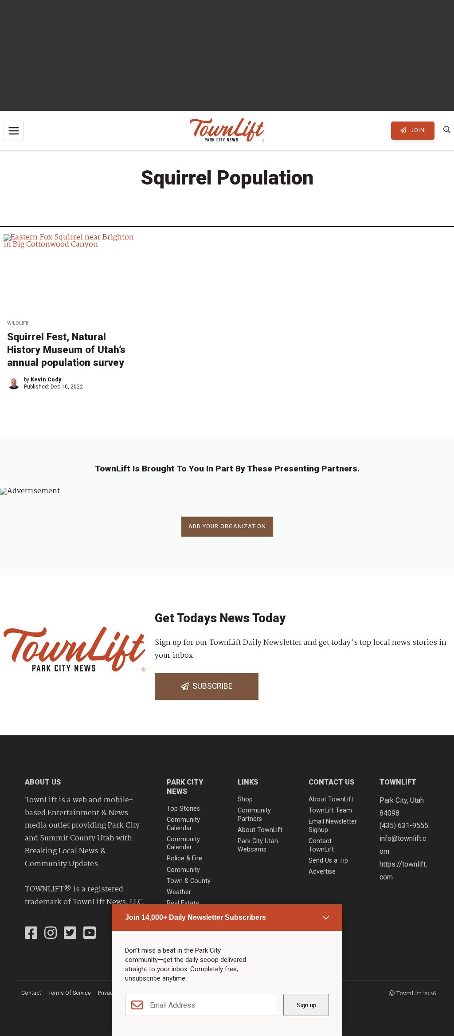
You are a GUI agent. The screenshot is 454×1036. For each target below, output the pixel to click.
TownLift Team (330, 810)
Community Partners (254, 815)
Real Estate (183, 903)
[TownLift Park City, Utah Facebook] (31, 934)
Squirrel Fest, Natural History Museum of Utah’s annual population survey (66, 349)
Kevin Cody (46, 380)
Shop (245, 799)
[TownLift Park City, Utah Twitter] (70, 934)
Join (417, 130)
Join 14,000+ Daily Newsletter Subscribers (195, 917)
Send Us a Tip (328, 860)
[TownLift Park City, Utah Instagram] (50, 934)
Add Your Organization (227, 526)
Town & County (189, 881)
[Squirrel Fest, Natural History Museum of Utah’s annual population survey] (73, 273)
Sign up (306, 1005)
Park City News (185, 787)
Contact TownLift (321, 845)
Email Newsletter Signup (333, 826)
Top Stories (183, 808)
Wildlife (17, 323)
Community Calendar (183, 824)
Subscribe (210, 686)
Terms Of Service (69, 992)
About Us (43, 782)
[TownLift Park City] (227, 130)
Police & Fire (184, 858)
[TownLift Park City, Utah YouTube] (89, 934)
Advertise (322, 871)
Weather (179, 892)
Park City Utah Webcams (258, 845)
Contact (31, 992)
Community (183, 870)
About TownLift (260, 830)
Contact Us (331, 782)
